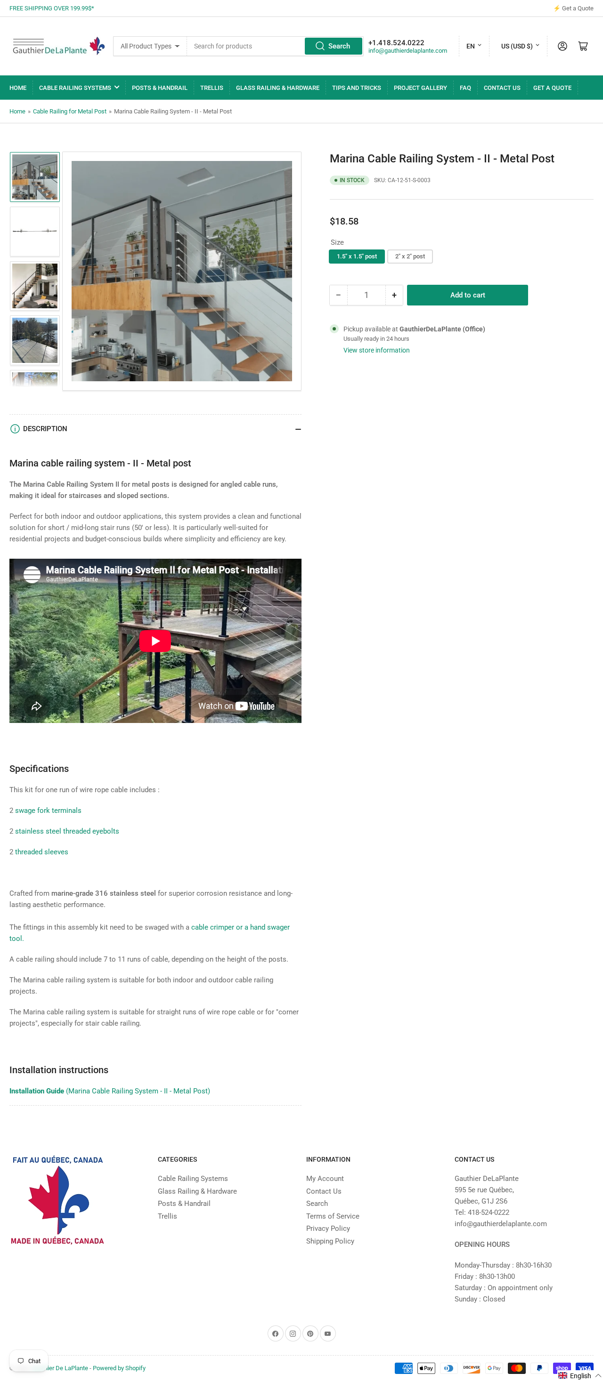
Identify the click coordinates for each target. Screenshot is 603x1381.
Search (339, 46)
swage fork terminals (48, 810)
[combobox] (275, 46)
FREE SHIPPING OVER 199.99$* (51, 8)
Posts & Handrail (159, 87)
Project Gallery (420, 87)
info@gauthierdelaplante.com (407, 50)
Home (17, 87)
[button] (580, 1375)
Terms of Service (332, 1216)
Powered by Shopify (119, 1368)
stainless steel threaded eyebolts (67, 831)
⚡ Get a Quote (573, 8)
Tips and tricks (356, 87)
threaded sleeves (41, 852)
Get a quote (552, 87)
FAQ (465, 87)
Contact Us (502, 87)
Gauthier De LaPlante (60, 1368)
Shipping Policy (330, 1241)
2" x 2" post (410, 256)
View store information (376, 350)
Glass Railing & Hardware (277, 87)
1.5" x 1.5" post (357, 256)
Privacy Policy (328, 1228)
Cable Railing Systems (75, 87)
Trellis (211, 87)
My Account (325, 1178)
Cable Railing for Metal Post (69, 111)
